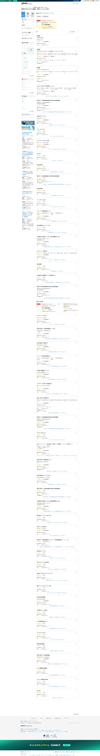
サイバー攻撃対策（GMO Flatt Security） (49, 731)
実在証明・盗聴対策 (23, 731)
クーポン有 (57, 60)
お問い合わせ (48, 718)
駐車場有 (63, 60)
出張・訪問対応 (40, 60)
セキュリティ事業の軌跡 (65, 731)
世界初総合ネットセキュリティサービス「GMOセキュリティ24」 (29, 730)
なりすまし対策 (58, 731)
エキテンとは (33, 718)
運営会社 (25, 721)
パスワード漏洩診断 (41, 730)
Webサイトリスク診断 (48, 730)
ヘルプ (41, 718)
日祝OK (46, 60)
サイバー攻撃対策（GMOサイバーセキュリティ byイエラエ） (35, 731)
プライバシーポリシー (32, 721)
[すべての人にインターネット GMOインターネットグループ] (92, 1)
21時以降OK (51, 60)
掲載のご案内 (57, 718)
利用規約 (21, 721)
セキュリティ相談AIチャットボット (57, 730)
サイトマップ (66, 718)
